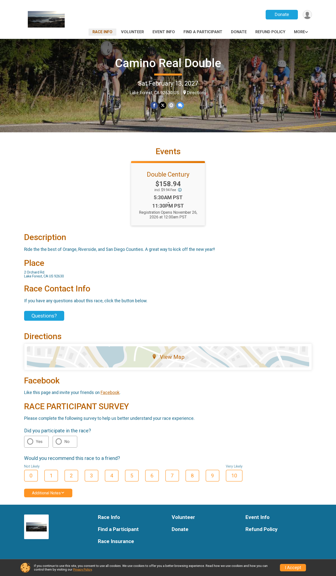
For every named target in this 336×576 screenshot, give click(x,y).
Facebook (110, 392)
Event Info (164, 32)
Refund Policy (270, 32)
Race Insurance (116, 541)
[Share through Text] (180, 105)
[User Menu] (307, 14)
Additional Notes (46, 493)
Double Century (168, 174)
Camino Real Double (168, 63)
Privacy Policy (82, 569)
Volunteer (132, 32)
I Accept (293, 567)
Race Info (102, 32)
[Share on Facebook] (154, 105)
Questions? (44, 316)
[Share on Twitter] (162, 105)
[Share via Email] (171, 105)
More (299, 32)
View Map (172, 357)
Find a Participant (202, 32)
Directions (197, 92)
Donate (282, 14)
